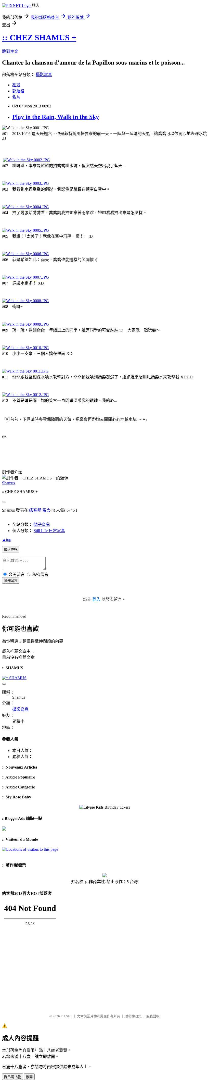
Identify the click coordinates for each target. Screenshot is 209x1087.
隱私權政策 (133, 1016)
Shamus (8, 483)
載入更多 (10, 549)
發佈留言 (10, 581)
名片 (16, 97)
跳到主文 (10, 51)
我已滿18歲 (12, 1077)
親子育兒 (42, 524)
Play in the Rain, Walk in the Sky (55, 117)
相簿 (16, 85)
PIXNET (66, 1016)
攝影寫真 (44, 74)
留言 (46, 510)
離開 (29, 1077)
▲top (6, 539)
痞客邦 (35, 510)
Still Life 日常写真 (49, 530)
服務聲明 (153, 1016)
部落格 (18, 91)
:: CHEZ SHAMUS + (39, 37)
